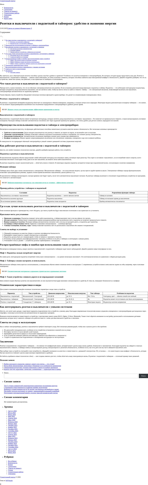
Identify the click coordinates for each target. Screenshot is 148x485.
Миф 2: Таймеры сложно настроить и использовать (24, 62)
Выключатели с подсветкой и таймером (21, 43)
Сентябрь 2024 (13, 447)
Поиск (6, 373)
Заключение (9, 71)
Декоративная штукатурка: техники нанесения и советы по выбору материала (31, 367)
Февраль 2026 (13, 422)
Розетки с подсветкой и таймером (19, 42)
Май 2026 (11, 416)
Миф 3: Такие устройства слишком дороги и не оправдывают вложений (30, 63)
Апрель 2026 (12, 418)
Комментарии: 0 (26, 28)
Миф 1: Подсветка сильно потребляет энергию (23, 60)
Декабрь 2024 (12, 442)
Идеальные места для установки (19, 55)
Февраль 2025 (13, 438)
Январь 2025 (12, 440)
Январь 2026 (12, 424)
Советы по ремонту (11, 11)
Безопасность (8, 8)
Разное (6, 17)
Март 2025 (11, 436)
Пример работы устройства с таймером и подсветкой (25, 52)
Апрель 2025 (12, 434)
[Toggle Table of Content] (1, 37)
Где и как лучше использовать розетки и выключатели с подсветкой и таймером (29, 53)
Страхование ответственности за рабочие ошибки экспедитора (25, 387)
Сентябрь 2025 (13, 431)
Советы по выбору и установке (19, 57)
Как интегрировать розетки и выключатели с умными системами (25, 67)
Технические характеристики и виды (16, 65)
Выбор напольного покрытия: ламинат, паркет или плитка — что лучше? (29, 364)
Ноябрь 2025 (12, 427)
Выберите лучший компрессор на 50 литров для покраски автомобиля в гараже (31, 389)
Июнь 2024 (12, 452)
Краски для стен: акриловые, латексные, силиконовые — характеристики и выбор (32, 369)
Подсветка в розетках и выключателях (21, 48)
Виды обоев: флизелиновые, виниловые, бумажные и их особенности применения (32, 366)
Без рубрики (12, 461)
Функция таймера (15, 50)
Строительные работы (11, 13)
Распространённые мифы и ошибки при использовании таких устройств (27, 58)
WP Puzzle (9, 480)
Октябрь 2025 (12, 429)
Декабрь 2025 (12, 425)
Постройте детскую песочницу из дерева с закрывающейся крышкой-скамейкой (31, 391)
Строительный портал (7, 1)
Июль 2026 (12, 413)
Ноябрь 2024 (12, 443)
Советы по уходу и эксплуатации (15, 69)
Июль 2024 (12, 451)
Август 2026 (12, 411)
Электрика (7, 15)
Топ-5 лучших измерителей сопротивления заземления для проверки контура (30, 386)
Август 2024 (12, 449)
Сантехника (8, 9)
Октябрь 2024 (12, 445)
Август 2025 (12, 433)
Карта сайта (8, 18)
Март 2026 (11, 420)
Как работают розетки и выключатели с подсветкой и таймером (24, 47)
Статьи (10, 470)
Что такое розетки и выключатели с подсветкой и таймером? (23, 40)
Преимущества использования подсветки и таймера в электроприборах (27, 45)
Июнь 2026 (12, 414)
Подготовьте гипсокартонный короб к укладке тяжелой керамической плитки (31, 393)
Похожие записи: (15, 72)
